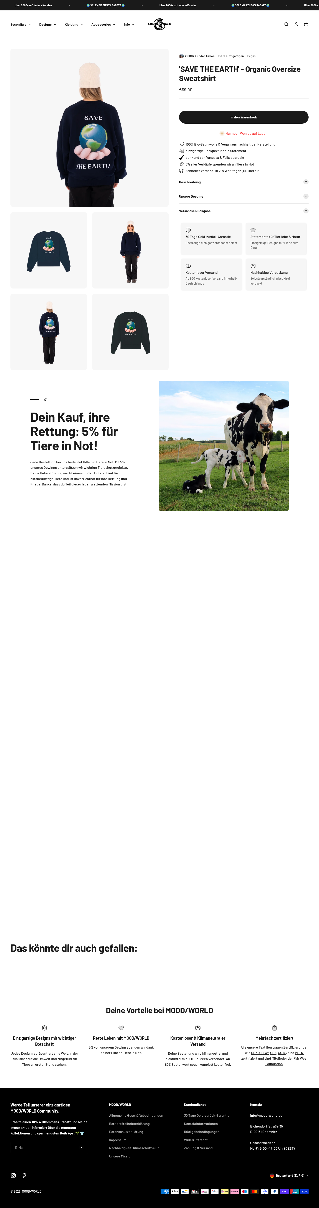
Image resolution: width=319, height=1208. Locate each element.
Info (127, 24)
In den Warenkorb (243, 117)
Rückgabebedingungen (202, 1131)
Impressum (117, 1140)
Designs (45, 24)
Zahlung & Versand (198, 1148)
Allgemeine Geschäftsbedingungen (136, 1115)
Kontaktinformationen (201, 1123)
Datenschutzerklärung (126, 1131)
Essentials (18, 24)
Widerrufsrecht (196, 1140)
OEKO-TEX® (260, 1053)
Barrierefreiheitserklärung (129, 1123)
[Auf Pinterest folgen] (24, 1175)
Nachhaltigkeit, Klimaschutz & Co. (134, 1148)
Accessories (101, 24)
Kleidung (71, 24)
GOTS (282, 1053)
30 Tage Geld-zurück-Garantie (206, 1115)
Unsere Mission (120, 1156)
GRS (273, 1053)
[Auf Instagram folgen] (13, 1175)
